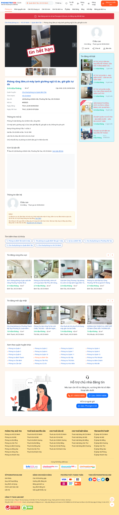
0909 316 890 (17, 502)
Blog (82, 9)
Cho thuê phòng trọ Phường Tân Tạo (99, 241)
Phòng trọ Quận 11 (67, 354)
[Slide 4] (52, 71)
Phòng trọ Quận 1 (14, 348)
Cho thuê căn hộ (56, 431)
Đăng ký (82, 3)
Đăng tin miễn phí (111, 3)
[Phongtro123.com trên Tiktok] (107, 481)
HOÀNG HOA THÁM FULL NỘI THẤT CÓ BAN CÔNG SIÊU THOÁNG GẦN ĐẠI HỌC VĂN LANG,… (99, 327)
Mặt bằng (75, 9)
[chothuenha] (50, 467)
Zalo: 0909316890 (98, 395)
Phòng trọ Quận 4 (93, 348)
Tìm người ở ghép (101, 431)
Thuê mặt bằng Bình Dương (81, 446)
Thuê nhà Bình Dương (34, 440)
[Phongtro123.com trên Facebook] (90, 481)
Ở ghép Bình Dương (101, 443)
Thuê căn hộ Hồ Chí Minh (58, 434)
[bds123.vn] (31, 467)
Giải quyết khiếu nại (39, 490)
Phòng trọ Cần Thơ (11, 443)
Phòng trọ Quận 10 (41, 354)
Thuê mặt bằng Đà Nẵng (80, 440)
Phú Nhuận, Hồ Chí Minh (95, 334)
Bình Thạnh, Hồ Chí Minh (15, 334)
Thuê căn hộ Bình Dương (58, 440)
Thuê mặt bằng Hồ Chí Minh (81, 434)
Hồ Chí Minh (26, 96)
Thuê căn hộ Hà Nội (56, 437)
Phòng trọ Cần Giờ (14, 363)
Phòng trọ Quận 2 (41, 348)
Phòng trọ (8, 9)
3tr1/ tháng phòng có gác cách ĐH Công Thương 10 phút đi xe (19, 281)
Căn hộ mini (46, 9)
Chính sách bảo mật (11, 487)
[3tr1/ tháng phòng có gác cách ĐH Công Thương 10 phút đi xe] (19, 269)
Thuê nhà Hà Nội (32, 437)
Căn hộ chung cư (34, 9)
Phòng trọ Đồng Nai (11, 449)
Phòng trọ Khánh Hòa (12, 455)
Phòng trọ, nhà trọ (13, 431)
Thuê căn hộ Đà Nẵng (57, 443)
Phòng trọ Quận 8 (93, 351)
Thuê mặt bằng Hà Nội (79, 437)
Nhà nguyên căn (20, 9)
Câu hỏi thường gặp (39, 478)
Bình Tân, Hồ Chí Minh (14, 289)
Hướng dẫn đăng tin (40, 481)
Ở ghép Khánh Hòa (100, 455)
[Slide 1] (29, 71)
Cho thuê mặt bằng (80, 431)
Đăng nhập (94, 3)
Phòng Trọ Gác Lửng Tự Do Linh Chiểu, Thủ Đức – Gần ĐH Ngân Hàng (45, 327)
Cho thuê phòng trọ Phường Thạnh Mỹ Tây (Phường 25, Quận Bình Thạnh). (19, 327)
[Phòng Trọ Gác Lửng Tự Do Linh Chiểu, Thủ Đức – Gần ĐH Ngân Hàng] (46, 315)
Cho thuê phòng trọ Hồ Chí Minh (49, 245)
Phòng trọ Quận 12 (93, 354)
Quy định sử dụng (11, 484)
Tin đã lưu (71, 3)
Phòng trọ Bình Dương (12, 446)
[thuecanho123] (68, 467)
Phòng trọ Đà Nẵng (11, 440)
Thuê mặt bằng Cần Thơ (80, 443)
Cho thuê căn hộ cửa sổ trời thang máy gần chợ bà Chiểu (72, 327)
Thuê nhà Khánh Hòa (34, 452)
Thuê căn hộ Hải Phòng (57, 446)
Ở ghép (67, 9)
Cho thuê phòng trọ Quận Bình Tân (34, 92)
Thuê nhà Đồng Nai (33, 446)
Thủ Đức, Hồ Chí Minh (41, 334)
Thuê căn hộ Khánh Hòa (58, 449)
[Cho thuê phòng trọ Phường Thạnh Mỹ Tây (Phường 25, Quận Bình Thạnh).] (19, 315)
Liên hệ (7, 490)
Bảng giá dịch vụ (100, 9)
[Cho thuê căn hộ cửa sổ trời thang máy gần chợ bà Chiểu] (72, 315)
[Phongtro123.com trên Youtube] (94, 481)
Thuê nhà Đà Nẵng (33, 443)
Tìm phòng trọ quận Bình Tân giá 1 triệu (49, 241)
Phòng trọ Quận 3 (67, 348)
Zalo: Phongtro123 (89, 406)
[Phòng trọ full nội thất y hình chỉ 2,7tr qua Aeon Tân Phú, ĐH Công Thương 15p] (46, 269)
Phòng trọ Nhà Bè (93, 363)
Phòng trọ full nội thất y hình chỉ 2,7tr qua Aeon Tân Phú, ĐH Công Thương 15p (45, 281)
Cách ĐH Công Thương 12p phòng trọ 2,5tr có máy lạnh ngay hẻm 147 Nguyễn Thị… (72, 281)
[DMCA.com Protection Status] (27, 507)
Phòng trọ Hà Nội (10, 437)
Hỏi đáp (89, 9)
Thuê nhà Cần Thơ (33, 449)
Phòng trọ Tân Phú (41, 360)
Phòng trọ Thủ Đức (67, 360)
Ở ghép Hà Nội (99, 437)
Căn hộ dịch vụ (57, 9)
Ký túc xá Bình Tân (75, 241)
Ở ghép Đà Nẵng (100, 440)
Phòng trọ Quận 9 (14, 354)
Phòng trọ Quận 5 (14, 351)
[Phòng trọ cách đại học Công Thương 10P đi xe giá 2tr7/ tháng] (99, 269)
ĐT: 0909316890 (78, 395)
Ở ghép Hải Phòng (100, 452)
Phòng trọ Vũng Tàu (11, 452)
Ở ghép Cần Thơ (99, 446)
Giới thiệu (8, 478)
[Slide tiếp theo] (73, 45)
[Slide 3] (44, 71)
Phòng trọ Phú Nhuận (94, 357)
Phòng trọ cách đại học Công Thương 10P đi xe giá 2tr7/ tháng (98, 281)
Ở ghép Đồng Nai (100, 449)
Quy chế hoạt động (11, 481)
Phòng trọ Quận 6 (41, 351)
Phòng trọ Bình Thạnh (16, 357)
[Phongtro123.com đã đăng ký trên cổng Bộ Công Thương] (12, 507)
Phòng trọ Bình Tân (41, 357)
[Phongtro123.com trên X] (103, 481)
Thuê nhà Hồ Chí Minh (34, 434)
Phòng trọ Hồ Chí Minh (12, 434)
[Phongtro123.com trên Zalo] (99, 481)
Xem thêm (38, 218)
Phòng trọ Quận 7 (67, 351)
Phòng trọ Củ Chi (41, 363)
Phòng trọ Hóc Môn (68, 363)
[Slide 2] (37, 71)
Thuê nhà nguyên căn (36, 431)
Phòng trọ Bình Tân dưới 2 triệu (19, 241)
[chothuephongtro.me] (87, 467)
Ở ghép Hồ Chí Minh (101, 434)
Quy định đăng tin (39, 487)
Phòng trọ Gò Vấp (67, 357)
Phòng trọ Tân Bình (15, 360)
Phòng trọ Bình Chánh (94, 360)
